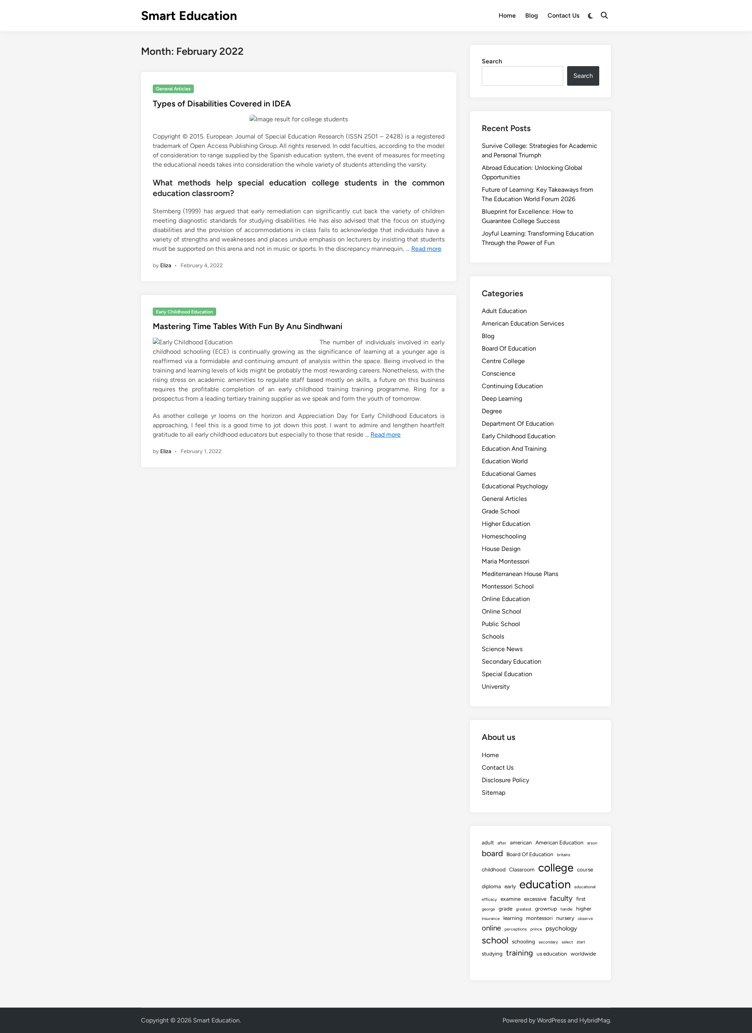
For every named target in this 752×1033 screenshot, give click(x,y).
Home (507, 15)
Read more (426, 248)
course (585, 869)
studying (492, 953)
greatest (523, 909)
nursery (565, 918)
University (496, 686)
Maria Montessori (506, 561)
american (521, 842)
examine (511, 899)
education (545, 884)
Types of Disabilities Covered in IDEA (222, 103)
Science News (502, 649)
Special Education (507, 674)
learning (512, 918)
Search (492, 61)
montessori (539, 918)
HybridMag (594, 1020)
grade (505, 908)
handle (566, 909)
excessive (535, 899)
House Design (501, 548)
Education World (505, 461)
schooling (523, 941)
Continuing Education (512, 386)
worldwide (583, 953)
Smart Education (189, 15)
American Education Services (523, 323)
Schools (493, 636)
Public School (501, 624)
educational (584, 886)
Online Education (506, 599)
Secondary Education (511, 661)
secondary (548, 942)
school (495, 940)
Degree (492, 411)
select (567, 942)
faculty (561, 898)
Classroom (522, 869)
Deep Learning (502, 398)
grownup (546, 908)
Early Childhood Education (184, 312)
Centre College (503, 361)
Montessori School (508, 586)
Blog (531, 15)
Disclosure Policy (505, 780)
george (488, 909)
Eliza (165, 265)
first (581, 899)
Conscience (498, 373)
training (519, 952)
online (491, 927)
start (581, 942)
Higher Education (506, 523)
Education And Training (514, 448)
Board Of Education (509, 348)
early (510, 886)
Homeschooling (504, 536)
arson (592, 843)
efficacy (489, 899)
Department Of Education (518, 423)
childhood (494, 869)
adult (488, 842)
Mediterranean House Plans (520, 574)
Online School (501, 611)
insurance (491, 918)
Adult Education (504, 311)
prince (536, 929)
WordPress (551, 1020)
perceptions (515, 929)
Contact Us (563, 15)
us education (552, 953)
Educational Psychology (515, 486)
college (555, 867)
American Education (559, 842)
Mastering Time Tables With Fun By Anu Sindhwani (247, 326)
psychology (561, 928)
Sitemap (493, 792)
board (492, 853)
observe (585, 918)
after (501, 843)
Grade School (501, 511)
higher (583, 908)
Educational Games (509, 473)
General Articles (173, 89)
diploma (491, 886)
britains (563, 854)
